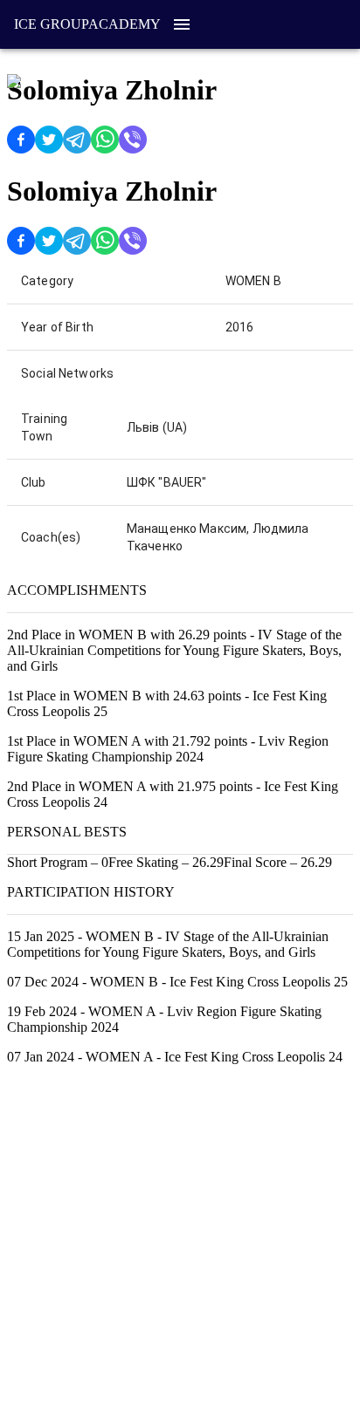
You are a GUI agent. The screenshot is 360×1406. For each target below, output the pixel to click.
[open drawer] (182, 24)
